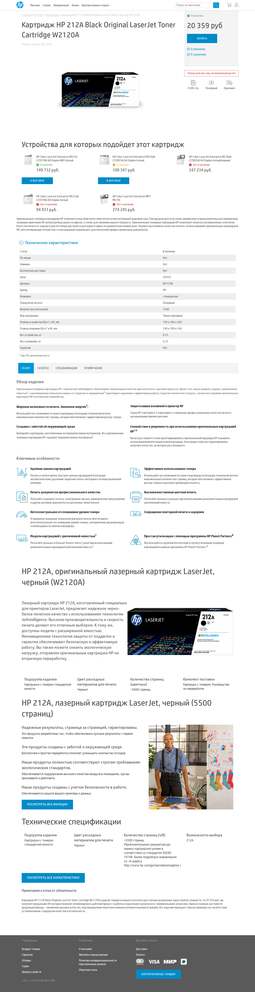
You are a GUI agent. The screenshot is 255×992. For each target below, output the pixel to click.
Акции (75, 5)
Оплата (140, 955)
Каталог (38, 15)
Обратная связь (88, 970)
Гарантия (27, 955)
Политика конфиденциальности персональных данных (98, 962)
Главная (26, 15)
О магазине (85, 949)
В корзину (37, 181)
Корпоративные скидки (95, 5)
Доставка (141, 949)
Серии (25, 966)
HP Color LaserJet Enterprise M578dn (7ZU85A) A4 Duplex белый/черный (210, 158)
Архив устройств (31, 972)
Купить (202, 38)
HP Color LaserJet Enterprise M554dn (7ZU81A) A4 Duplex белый (134, 158)
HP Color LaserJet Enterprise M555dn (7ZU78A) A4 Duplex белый (57, 198)
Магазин (35, 5)
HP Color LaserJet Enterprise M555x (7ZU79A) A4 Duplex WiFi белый (56, 158)
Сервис (47, 5)
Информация (61, 5)
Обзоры (26, 960)
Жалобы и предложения (93, 955)
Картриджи (52, 15)
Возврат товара (31, 949)
